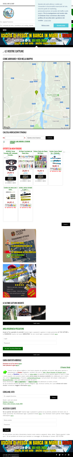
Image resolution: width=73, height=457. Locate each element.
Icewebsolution (15, 456)
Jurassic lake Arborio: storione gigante (20, 142)
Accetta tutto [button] (61, 25)
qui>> (56, 334)
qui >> (17, 365)
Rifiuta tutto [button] (45, 25)
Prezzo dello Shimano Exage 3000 (13, 404)
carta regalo (33, 374)
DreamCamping (15, 378)
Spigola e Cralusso (8, 402)
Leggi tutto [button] (47, 20)
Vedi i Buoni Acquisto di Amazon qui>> (54, 372)
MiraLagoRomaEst (8, 380)
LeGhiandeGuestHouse (33, 378)
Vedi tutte (36, 323)
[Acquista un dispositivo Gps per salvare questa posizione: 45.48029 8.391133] (36, 128)
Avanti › (65, 224)
